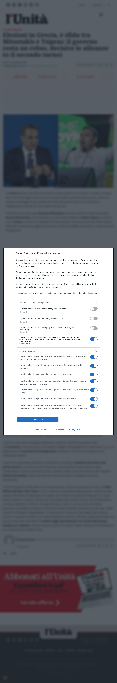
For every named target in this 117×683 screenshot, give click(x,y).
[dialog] (58, 341)
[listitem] (58, 302)
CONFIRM (38, 420)
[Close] (108, 253)
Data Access (58, 430)
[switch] (94, 309)
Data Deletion (42, 430)
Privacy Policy (74, 430)
